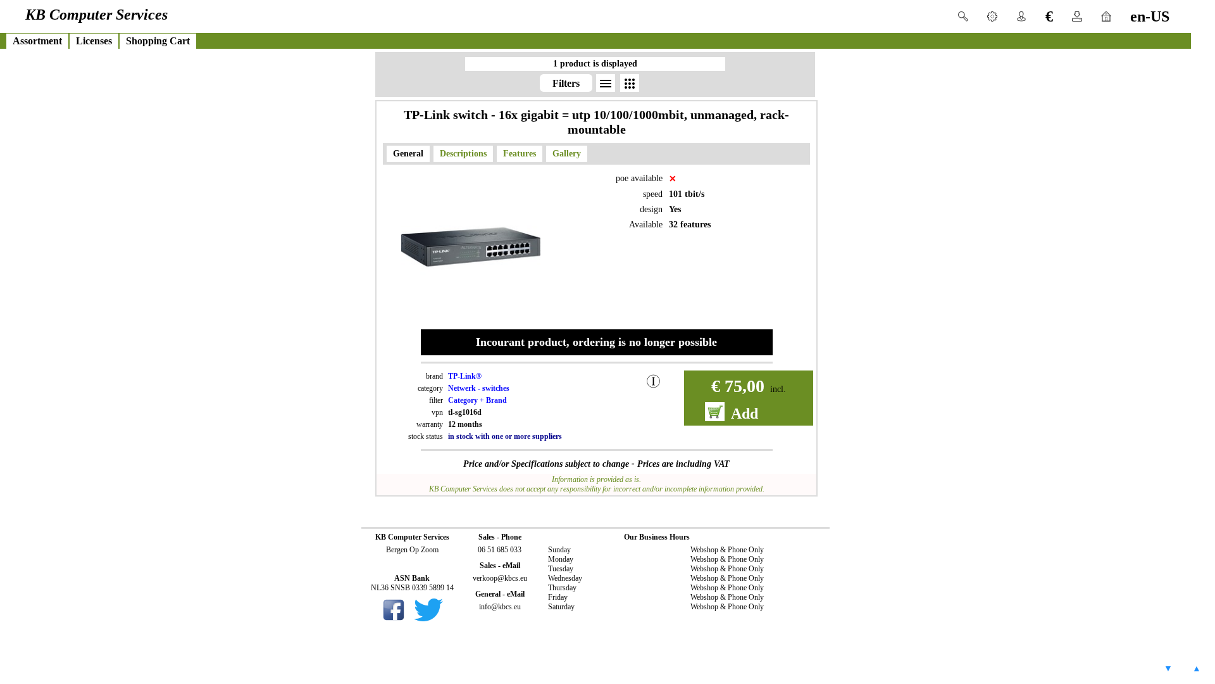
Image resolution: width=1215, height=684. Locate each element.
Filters (566, 83)
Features (519, 153)
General (408, 153)
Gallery (566, 153)
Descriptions (463, 153)
